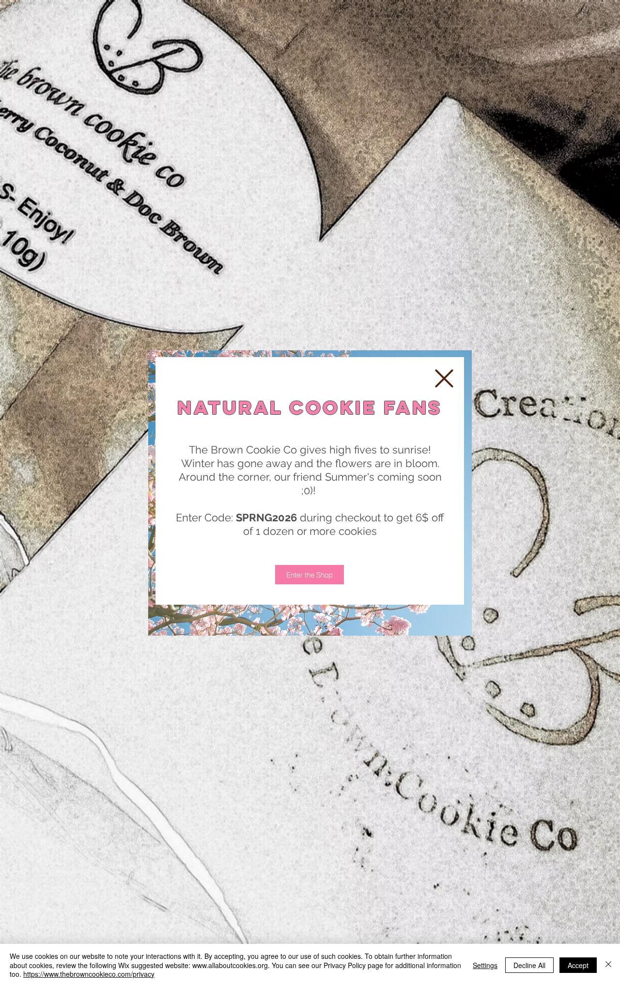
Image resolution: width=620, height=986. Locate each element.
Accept (578, 965)
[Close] (608, 965)
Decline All (529, 965)
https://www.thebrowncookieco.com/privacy (89, 974)
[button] (444, 378)
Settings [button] (485, 965)
